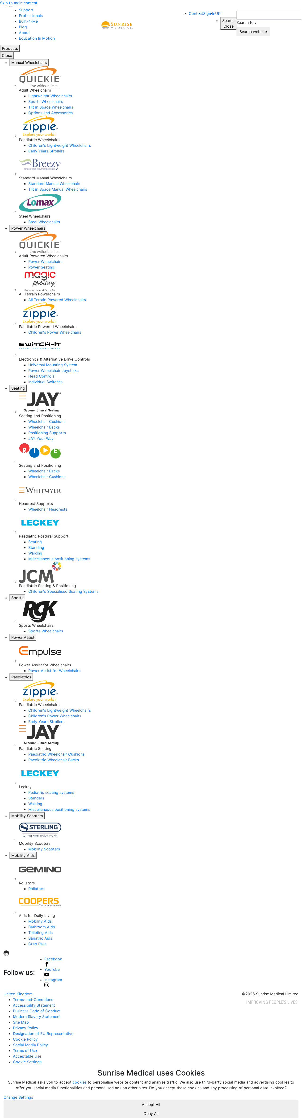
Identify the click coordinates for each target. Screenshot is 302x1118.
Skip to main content (18, 2)
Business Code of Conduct (37, 1011)
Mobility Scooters (27, 815)
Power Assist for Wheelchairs (54, 670)
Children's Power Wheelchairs (54, 332)
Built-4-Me (28, 21)
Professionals (31, 15)
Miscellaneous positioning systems (59, 558)
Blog (23, 27)
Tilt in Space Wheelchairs (50, 107)
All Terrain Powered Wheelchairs (57, 299)
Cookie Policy (25, 1039)
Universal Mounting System (52, 364)
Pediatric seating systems (51, 792)
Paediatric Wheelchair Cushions (56, 754)
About (24, 32)
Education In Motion (37, 38)
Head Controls (41, 376)
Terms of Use (25, 1050)
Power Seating (41, 267)
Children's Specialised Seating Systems (63, 591)
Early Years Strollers (46, 151)
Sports (17, 597)
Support (26, 10)
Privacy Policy (25, 1028)
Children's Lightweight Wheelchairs (59, 145)
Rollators (36, 888)
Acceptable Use (27, 1056)
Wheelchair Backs (44, 427)
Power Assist (22, 637)
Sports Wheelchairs (45, 101)
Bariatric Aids (40, 938)
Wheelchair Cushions (46, 421)
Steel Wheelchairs (44, 221)
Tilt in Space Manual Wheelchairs (57, 189)
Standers (36, 798)
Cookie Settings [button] (27, 1061)
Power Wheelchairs (28, 228)
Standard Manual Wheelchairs (54, 183)
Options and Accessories (50, 112)
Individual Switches (45, 381)
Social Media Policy (30, 1044)
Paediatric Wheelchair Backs (53, 759)
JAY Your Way (41, 438)
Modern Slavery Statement (37, 1016)
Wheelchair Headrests (47, 509)
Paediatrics (21, 677)
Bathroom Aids (41, 927)
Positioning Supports (47, 432)
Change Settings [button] (18, 1097)
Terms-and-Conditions (33, 999)
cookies (80, 1082)
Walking (35, 553)
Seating (18, 388)
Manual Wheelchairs (29, 62)
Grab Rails (37, 943)
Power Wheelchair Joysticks (53, 370)
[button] (209, 13)
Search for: (246, 22)
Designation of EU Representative (43, 1033)
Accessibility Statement (34, 1005)
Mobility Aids (23, 855)
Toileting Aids (40, 932)
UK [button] (217, 13)
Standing (36, 547)
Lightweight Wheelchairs (50, 95)
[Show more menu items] (11, 6)
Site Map (21, 1022)
